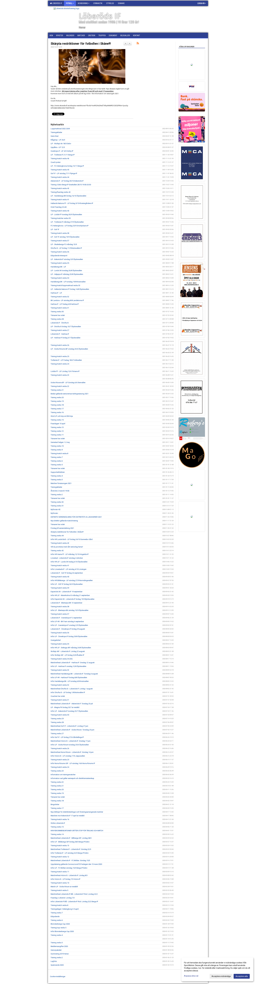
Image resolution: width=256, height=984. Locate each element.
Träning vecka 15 (57, 420)
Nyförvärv (54, 513)
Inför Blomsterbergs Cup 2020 (62, 931)
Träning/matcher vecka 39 (61, 218)
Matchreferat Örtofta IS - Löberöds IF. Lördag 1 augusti (72, 689)
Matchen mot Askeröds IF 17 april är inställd (67, 816)
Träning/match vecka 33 (60, 670)
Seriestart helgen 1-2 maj (60, 442)
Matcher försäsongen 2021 (61, 483)
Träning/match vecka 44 (60, 177)
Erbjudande (55, 916)
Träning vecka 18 (57, 405)
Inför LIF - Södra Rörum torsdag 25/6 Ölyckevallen (70, 745)
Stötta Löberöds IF (58, 823)
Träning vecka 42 (57, 551)
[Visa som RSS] (138, 44)
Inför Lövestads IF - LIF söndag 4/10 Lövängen (68, 569)
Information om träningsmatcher (63, 775)
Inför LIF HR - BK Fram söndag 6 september (67, 621)
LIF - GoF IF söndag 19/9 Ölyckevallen (65, 237)
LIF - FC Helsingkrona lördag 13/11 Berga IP (67, 166)
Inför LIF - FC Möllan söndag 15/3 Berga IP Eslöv (69, 868)
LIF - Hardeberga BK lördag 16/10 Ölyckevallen (68, 196)
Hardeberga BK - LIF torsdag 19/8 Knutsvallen (68, 282)
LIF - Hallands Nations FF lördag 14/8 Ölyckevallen (70, 289)
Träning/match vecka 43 (60, 188)
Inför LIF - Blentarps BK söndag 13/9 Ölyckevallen (69, 610)
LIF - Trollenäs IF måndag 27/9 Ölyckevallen (67, 222)
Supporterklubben (58, 472)
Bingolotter (55, 804)
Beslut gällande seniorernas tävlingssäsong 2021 (69, 394)
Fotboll (69, 3)
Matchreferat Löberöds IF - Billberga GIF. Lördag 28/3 (71, 838)
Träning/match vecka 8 (59, 453)
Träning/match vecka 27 (60, 330)
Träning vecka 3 (57, 480)
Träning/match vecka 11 (60, 872)
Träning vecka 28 (57, 319)
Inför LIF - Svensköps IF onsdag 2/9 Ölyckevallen (69, 625)
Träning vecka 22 (57, 782)
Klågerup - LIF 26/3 (58, 140)
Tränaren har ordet (58, 315)
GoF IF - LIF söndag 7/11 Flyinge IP (64, 173)
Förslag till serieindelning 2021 (62, 528)
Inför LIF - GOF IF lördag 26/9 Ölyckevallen (67, 584)
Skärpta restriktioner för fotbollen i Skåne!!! (81, 43)
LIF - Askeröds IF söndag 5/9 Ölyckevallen (67, 259)
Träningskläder (56, 132)
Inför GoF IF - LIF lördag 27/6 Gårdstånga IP (67, 737)
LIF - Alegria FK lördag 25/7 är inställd (65, 707)
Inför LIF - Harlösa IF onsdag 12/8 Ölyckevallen (68, 666)
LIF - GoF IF (55, 229)
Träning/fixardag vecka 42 (61, 192)
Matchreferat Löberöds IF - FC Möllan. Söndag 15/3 (70, 860)
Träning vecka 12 (57, 431)
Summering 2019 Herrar (60, 954)
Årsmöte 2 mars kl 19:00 (60, 491)
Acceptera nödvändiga (221, 976)
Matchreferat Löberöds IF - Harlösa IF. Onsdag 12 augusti (73, 663)
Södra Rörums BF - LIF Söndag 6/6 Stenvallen (68, 383)
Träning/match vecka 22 (60, 386)
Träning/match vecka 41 (60, 200)
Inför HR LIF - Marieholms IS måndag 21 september (70, 595)
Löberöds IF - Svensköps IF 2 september (66, 618)
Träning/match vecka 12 (60, 857)
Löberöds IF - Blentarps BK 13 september (66, 603)
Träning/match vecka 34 (60, 278)
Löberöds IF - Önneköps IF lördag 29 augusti (68, 629)
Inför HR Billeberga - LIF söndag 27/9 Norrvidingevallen (72, 580)
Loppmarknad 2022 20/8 (60, 129)
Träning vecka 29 (57, 719)
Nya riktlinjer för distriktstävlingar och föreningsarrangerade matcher (77, 812)
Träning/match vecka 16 (60, 819)
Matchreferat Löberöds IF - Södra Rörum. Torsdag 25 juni (72, 730)
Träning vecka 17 (57, 409)
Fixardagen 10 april (58, 424)
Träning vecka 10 (57, 446)
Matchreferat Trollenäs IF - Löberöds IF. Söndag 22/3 (71, 849)
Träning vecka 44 (57, 536)
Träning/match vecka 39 (60, 588)
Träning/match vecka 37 (60, 241)
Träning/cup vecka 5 (58, 928)
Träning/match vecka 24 (60, 364)
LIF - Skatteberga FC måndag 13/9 (64, 244)
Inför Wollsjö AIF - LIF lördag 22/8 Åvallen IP (67, 655)
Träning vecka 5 (57, 465)
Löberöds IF (57, 3)
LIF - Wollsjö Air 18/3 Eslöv (61, 144)
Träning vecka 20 (57, 397)
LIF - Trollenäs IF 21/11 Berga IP (63, 155)
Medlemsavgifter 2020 (59, 946)
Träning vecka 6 (57, 461)
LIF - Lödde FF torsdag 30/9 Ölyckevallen (66, 214)
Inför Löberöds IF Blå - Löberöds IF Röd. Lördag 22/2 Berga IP (74, 902)
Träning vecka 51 (57, 506)
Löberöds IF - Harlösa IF (60, 334)
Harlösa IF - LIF (56, 293)
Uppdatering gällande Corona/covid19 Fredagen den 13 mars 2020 (76, 864)
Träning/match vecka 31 (60, 308)
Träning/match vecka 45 (60, 170)
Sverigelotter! (56, 640)
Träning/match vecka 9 (59, 890)
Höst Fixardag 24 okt (59, 207)
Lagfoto (54, 961)
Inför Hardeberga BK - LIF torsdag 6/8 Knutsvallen (70, 681)
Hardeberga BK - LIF (58, 267)
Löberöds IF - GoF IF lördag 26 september (67, 573)
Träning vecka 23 (57, 771)
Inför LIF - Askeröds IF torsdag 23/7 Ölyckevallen (69, 711)
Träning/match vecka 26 (60, 345)
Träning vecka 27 (57, 733)
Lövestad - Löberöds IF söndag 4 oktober (67, 558)
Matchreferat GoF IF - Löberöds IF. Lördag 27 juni (69, 726)
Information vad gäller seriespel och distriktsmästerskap (72, 778)
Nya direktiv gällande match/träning (64, 521)
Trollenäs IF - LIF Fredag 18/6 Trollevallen (66, 360)
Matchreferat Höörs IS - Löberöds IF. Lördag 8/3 (69, 875)
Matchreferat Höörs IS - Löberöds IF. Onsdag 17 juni (70, 741)
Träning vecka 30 (57, 312)
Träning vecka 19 (57, 401)
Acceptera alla (242, 976)
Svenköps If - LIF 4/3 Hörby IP (62, 151)
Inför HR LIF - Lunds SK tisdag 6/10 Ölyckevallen (69, 562)
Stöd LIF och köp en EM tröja (62, 416)
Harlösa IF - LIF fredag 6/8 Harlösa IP (65, 304)
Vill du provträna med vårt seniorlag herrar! (67, 547)
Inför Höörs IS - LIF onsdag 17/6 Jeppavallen (68, 756)
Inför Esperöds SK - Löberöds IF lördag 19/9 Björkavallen (72, 599)
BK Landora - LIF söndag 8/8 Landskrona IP (67, 300)
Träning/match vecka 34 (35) (62, 659)
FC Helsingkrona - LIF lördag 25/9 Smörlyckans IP (69, 226)
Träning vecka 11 (57, 435)
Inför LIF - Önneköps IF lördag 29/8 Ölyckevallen (69, 636)
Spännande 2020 (57, 965)
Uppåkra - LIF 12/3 (58, 147)
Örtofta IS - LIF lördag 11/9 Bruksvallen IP (66, 248)
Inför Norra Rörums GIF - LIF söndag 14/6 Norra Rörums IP (73, 763)
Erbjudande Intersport (59, 256)
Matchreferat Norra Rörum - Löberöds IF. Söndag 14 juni (72, 752)
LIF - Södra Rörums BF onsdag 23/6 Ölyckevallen (69, 349)
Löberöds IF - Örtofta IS (60, 323)
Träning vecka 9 (57, 450)
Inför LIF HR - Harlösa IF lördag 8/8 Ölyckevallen (69, 677)
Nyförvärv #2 (55, 509)
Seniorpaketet (56, 950)
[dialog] (217, 969)
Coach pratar (56, 162)
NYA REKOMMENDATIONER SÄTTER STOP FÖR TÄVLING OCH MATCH (77, 831)
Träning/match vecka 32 (60, 297)
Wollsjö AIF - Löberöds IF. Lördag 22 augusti (68, 651)
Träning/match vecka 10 (60, 883)
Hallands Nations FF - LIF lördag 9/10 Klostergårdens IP (72, 203)
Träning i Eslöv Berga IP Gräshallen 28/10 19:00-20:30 (71, 185)
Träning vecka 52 (57, 502)
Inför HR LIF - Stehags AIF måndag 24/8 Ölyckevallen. (71, 648)
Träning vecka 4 (57, 476)
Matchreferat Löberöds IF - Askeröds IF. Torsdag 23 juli (72, 704)
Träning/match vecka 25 (60, 356)
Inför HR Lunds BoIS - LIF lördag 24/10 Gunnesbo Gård (72, 539)
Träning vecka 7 (57, 457)
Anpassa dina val (191, 976)
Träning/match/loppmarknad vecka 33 (65, 285)
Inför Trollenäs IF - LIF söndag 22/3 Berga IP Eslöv (70, 853)
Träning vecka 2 (57, 495)
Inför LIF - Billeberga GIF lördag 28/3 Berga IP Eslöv (70, 842)
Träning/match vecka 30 (60, 715)
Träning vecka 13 (57, 427)
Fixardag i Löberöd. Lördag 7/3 (63, 898)
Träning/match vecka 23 (60, 375)
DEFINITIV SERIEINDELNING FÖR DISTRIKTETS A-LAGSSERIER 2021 (76, 517)
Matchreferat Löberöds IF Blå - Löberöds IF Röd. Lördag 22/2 (74, 894)
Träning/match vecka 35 (60, 263)
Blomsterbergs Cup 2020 (60, 924)
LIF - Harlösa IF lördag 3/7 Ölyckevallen (65, 338)
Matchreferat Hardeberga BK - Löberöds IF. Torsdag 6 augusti (74, 674)
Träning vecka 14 (57, 834)
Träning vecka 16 (57, 412)
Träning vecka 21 (57, 390)
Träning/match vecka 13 (60, 846)
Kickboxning (83, 3)
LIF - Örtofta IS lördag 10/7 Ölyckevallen (66, 327)
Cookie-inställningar (57, 976)
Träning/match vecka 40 (60, 211)
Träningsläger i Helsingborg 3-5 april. (65, 909)
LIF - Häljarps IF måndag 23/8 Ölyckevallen (67, 274)
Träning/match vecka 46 (60, 158)
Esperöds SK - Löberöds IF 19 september (66, 592)
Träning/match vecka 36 (60, 252)
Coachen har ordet (58, 696)
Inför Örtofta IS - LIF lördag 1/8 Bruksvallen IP (68, 692)
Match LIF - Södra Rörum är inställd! (64, 887)
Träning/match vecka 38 (60, 233)
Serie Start (55, 136)
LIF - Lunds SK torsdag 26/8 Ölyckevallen (66, 271)
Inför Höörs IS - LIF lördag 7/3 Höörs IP (65, 879)
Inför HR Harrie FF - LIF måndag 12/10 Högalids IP (70, 554)
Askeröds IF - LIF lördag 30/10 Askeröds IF (67, 181)
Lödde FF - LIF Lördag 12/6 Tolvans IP (65, 371)
